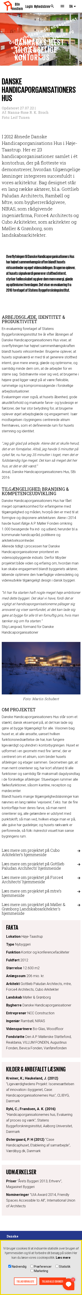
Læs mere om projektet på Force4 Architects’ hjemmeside (32, 879)
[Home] (7, 6)
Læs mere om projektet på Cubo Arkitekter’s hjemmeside (31, 852)
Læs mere (63, 1257)
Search (52, 6)
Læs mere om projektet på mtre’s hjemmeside (31, 893)
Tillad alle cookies (52, 1281)
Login (29, 6)
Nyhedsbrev (40, 6)
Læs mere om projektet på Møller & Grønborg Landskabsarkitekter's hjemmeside (33, 908)
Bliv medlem (17, 6)
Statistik (64, 1266)
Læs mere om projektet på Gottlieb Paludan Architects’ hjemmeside (33, 866)
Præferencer (43, 1266)
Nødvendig (19, 1266)
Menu (62, 6)
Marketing (41, 1271)
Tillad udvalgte (25, 1281)
